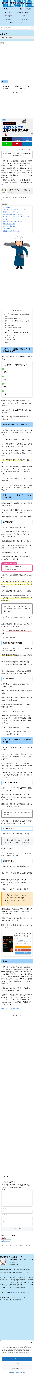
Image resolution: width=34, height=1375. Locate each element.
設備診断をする (11, 339)
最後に (7, 342)
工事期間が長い (11, 325)
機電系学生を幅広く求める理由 (12, 214)
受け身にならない (11, 337)
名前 (3, 1208)
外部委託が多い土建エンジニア (13, 318)
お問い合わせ (15, 1292)
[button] (31, 1342)
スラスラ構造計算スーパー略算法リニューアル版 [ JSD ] (22, 936)
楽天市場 (18, 950)
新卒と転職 (6, 228)
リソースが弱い (11, 330)
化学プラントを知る (12, 335)
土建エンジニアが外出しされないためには (16, 332)
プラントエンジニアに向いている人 (14, 209)
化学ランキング (5, 1241)
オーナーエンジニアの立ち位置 (12, 221)
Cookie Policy (12, 1372)
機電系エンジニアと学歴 (10, 212)
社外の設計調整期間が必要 (14, 328)
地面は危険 (6, 207)
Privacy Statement (20, 1372)
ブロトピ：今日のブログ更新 (10, 1009)
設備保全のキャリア (9, 224)
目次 (14, 310)
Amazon (18, 947)
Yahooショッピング (21, 953)
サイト (3, 1221)
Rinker (21, 940)
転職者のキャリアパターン (11, 231)
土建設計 (5, 81)
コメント (5, 1190)
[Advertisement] (17, 61)
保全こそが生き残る (9, 226)
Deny (17, 1363)
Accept (17, 1359)
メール (4, 1214)
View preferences (17, 1368)
